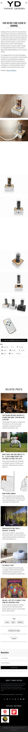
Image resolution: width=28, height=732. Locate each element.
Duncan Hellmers (11, 70)
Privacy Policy (19, 694)
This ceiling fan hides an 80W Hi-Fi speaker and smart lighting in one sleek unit (13, 417)
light (13, 622)
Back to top (13, 729)
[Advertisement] (14, 16)
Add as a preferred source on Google (15, 340)
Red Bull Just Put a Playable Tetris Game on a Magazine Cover (14, 601)
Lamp (7, 622)
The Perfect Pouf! (8, 565)
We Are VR (14, 637)
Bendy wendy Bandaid (9, 493)
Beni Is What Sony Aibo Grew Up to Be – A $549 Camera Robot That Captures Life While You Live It (13, 456)
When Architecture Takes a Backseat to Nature (11, 529)
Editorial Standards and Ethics (8, 694)
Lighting (20, 622)
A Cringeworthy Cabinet (14, 630)
